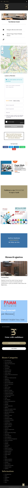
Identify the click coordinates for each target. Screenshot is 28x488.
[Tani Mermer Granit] (14, 58)
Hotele (6, 431)
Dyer (6, 456)
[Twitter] (6, 1)
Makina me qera (8, 415)
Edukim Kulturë (8, 448)
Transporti (7, 368)
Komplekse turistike (9, 420)
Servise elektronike (9, 382)
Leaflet (11, 72)
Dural (6, 457)
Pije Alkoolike (8, 396)
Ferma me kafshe (9, 440)
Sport (6, 475)
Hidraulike (7, 434)
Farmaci (6, 442)
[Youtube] (4, 1)
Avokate (6, 462)
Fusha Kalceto (8, 435)
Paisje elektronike (9, 406)
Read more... (4, 285)
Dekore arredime (8, 459)
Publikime (7, 477)
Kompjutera (7, 421)
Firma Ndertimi (8, 437)
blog (6, 482)
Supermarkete (8, 371)
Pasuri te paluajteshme (10, 401)
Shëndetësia (7, 381)
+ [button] (2, 47)
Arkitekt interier (8, 467)
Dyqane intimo (8, 451)
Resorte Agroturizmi (9, 392)
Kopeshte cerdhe (8, 418)
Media (6, 479)
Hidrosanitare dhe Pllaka (10, 432)
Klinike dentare (8, 426)
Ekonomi (7, 480)
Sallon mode (7, 387)
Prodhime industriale (9, 395)
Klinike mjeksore (8, 424)
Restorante (7, 388)
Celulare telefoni (8, 460)
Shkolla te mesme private (10, 377)
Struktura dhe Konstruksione (11, 374)
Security (6, 385)
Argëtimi (6, 468)
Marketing (7, 413)
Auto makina (7, 464)
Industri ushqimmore (9, 429)
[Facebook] (1, 1)
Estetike (6, 443)
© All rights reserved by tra (14, 487)
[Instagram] (3, 1)
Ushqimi (6, 365)
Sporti (6, 376)
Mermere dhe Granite (6, 274)
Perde (6, 398)
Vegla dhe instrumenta (10, 363)
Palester (6, 404)
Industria (7, 428)
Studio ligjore (8, 373)
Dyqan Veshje (8, 453)
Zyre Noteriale (8, 360)
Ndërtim (6, 407)
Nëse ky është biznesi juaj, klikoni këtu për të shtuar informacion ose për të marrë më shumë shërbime (14, 136)
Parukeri (6, 402)
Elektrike (6, 446)
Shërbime (7, 379)
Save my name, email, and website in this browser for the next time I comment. (14, 116)
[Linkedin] (7, 1)
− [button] (2, 49)
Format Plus (5, 277)
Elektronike (7, 445)
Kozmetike (7, 417)
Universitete (7, 366)
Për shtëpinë (7, 399)
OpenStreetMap (20, 72)
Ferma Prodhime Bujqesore (11, 438)
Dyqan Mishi (7, 454)
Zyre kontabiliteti (8, 362)
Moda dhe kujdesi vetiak (10, 409)
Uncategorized (8, 474)
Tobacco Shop (8, 370)
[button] (26, 7)
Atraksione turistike (9, 465)
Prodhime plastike (9, 393)
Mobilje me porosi (9, 410)
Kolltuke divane (8, 423)
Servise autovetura (9, 384)
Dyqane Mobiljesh (9, 449)
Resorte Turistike (8, 390)
